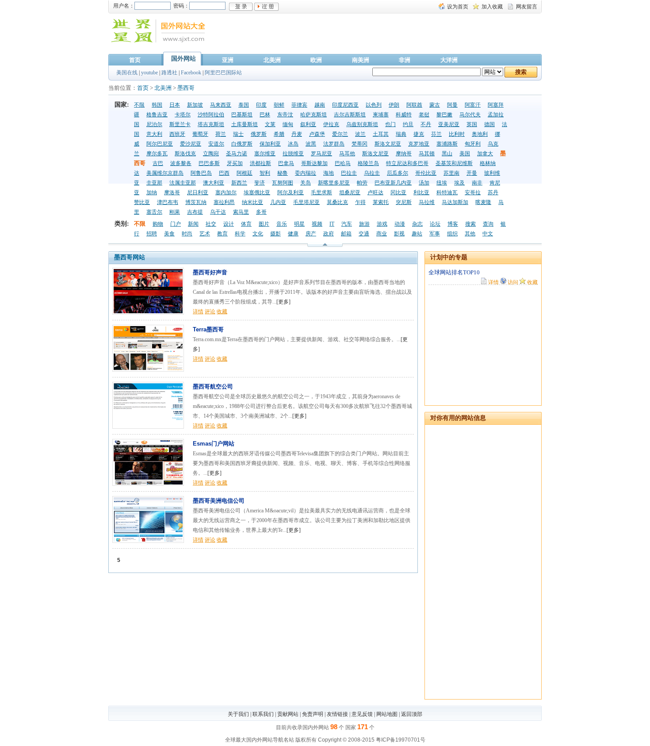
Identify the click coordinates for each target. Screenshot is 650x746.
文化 (257, 234)
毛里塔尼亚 (306, 202)
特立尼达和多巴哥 (407, 163)
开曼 (471, 173)
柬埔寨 (381, 115)
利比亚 (421, 192)
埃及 (459, 183)
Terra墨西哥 (208, 329)
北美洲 (272, 60)
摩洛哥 (172, 192)
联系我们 (263, 714)
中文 (487, 234)
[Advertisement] (384, 37)
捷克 (418, 134)
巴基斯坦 (241, 115)
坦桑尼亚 (349, 192)
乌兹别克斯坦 (362, 124)
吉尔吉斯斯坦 (350, 115)
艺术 (204, 234)
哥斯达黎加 (314, 163)
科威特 (404, 115)
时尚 (187, 234)
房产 (311, 234)
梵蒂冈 (359, 144)
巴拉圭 (349, 173)
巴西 (224, 173)
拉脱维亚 (293, 153)
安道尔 (216, 144)
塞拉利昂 (224, 202)
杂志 (417, 224)
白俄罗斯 (241, 144)
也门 (390, 124)
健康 (293, 234)
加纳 (151, 192)
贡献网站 (287, 714)
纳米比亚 (252, 202)
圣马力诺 (236, 153)
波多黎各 (180, 163)
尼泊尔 (154, 124)
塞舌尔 (154, 212)
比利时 (457, 134)
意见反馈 (362, 714)
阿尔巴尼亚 (159, 144)
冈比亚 (398, 192)
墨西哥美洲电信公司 (219, 500)
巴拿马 (286, 163)
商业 (381, 234)
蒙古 (434, 105)
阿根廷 (244, 173)
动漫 (399, 224)
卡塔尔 (183, 115)
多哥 (261, 212)
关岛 (305, 183)
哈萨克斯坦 (313, 115)
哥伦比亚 (425, 173)
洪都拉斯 (260, 163)
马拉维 (427, 202)
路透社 (169, 72)
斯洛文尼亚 (388, 144)
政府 (328, 234)
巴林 (265, 115)
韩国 (157, 105)
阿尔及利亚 (290, 192)
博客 (452, 224)
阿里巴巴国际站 (223, 72)
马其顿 (427, 153)
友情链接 (337, 714)
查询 (488, 224)
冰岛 (293, 144)
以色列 (374, 105)
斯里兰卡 (180, 124)
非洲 (404, 60)
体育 (246, 224)
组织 (452, 234)
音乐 (281, 224)
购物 (158, 224)
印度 (261, 105)
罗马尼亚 (321, 153)
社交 (211, 224)
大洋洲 (449, 60)
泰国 (243, 105)
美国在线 (127, 72)
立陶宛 (211, 153)
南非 (477, 183)
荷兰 (220, 134)
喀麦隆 (483, 202)
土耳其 (381, 134)
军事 (434, 234)
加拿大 (485, 153)
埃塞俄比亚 (257, 192)
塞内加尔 (226, 192)
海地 (328, 173)
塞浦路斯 (447, 144)
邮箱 (346, 234)
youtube (149, 72)
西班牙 (177, 134)
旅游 (364, 224)
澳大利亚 (213, 183)
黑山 (447, 153)
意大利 (154, 134)
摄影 (275, 234)
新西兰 (239, 183)
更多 (283, 302)
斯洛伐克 (185, 153)
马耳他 (347, 153)
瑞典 (401, 134)
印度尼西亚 (345, 105)
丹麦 (296, 134)
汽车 (346, 224)
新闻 (193, 224)
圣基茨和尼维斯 (454, 163)
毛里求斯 (321, 192)
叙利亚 (308, 124)
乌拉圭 (372, 173)
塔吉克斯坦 (211, 124)
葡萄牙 (200, 134)
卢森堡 (317, 134)
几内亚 (278, 202)
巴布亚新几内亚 (393, 183)
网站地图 (387, 714)
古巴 (158, 163)
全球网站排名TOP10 (454, 272)
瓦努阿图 (282, 183)
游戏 (382, 224)
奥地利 (480, 134)
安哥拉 (473, 192)
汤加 (424, 183)
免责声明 (312, 714)
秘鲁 (282, 173)
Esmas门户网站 (213, 443)
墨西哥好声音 (210, 272)
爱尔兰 (340, 134)
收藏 (222, 311)
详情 (198, 311)
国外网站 (183, 58)
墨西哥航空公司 (213, 386)
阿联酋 (414, 105)
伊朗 (394, 105)
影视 (399, 234)
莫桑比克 (337, 202)
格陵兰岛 (368, 163)
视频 (317, 224)
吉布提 (195, 212)
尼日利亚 (197, 192)
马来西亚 (220, 105)
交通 (364, 234)
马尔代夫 (470, 115)
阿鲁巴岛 (201, 173)
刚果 (174, 212)
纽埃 (441, 183)
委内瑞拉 (305, 173)
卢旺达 (375, 192)
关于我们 (238, 714)
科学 (240, 234)
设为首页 (457, 7)
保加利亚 (270, 144)
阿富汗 (473, 105)
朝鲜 (279, 105)
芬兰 (436, 134)
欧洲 (316, 60)
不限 (139, 105)
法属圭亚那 (182, 183)
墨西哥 (186, 88)
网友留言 (526, 7)
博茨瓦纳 (195, 202)
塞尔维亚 (264, 153)
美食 (169, 234)
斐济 (259, 183)
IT (331, 224)
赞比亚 (142, 202)
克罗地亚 (418, 144)
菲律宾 (299, 105)
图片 (264, 224)
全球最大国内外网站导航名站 (259, 740)
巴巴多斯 (209, 163)
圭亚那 (154, 183)
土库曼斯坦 (244, 124)
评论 (210, 311)
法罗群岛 (333, 144)
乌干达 (218, 212)
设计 (228, 224)
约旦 (408, 124)
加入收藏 (492, 7)
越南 (319, 105)
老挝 (424, 115)
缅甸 (288, 124)
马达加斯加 (455, 202)
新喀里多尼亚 (334, 183)
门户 (175, 224)
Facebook (191, 72)
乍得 (360, 202)
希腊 (279, 134)
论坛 (435, 224)
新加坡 (195, 105)
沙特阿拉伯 (211, 115)
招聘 (151, 234)
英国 (471, 124)
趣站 (417, 234)
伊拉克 (331, 124)
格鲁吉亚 (157, 115)
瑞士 (238, 134)
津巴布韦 (167, 202)
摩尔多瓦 (157, 153)
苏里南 (451, 173)
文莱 (270, 124)
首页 (135, 60)
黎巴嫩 (444, 115)
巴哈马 (343, 163)
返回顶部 (411, 714)
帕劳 (362, 183)
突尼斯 (404, 202)
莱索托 (381, 202)
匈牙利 (473, 144)
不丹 (426, 124)
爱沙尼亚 (190, 144)
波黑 (311, 144)
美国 (464, 153)
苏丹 (493, 192)
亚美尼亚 (448, 124)
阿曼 (452, 105)
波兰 (360, 134)
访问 (513, 282)
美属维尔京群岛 (165, 173)
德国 (489, 124)
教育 (222, 234)
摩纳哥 (404, 153)
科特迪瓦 (447, 192)
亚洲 (227, 60)
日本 (174, 105)
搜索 (470, 224)
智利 (265, 173)
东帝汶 (285, 115)
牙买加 (235, 163)
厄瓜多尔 (397, 173)
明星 (299, 224)
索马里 (241, 212)
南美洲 (360, 60)
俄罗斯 (259, 134)
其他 (470, 234)
